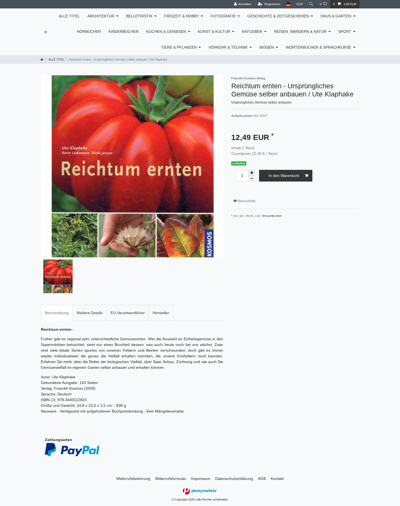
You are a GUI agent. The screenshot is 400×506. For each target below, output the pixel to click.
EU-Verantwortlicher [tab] (127, 313)
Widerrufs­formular (170, 478)
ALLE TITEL (69, 16)
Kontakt (277, 478)
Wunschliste (246, 201)
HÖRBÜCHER (89, 31)
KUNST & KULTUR (214, 31)
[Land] (288, 4)
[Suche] (311, 4)
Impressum (200, 478)
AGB (262, 478)
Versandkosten (272, 215)
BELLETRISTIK (139, 16)
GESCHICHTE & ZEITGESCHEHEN (278, 16)
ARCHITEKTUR (100, 16)
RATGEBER (252, 31)
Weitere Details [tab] (89, 313)
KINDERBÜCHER (124, 31)
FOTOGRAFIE (223, 16)
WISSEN (266, 47)
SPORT (344, 31)
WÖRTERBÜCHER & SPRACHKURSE (318, 47)
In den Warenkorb (284, 175)
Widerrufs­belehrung (133, 478)
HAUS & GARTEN (336, 16)
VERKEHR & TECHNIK (228, 47)
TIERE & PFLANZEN (179, 47)
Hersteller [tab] (161, 313)
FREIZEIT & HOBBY (181, 16)
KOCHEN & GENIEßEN (166, 31)
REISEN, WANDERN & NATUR (300, 31)
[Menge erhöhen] (251, 173)
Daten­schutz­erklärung (234, 478)
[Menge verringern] (251, 179)
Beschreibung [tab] (57, 313)
